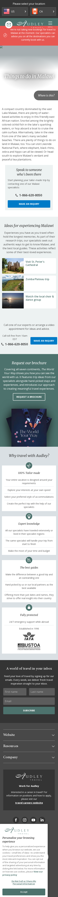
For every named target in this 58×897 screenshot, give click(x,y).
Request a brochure (29, 396)
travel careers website (29, 802)
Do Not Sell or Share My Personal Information (24, 882)
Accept (24, 891)
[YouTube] (33, 820)
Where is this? (46, 95)
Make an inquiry (29, 203)
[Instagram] (24, 820)
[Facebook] (16, 820)
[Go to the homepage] (30, 24)
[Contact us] (8, 24)
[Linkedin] (42, 820)
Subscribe (29, 710)
